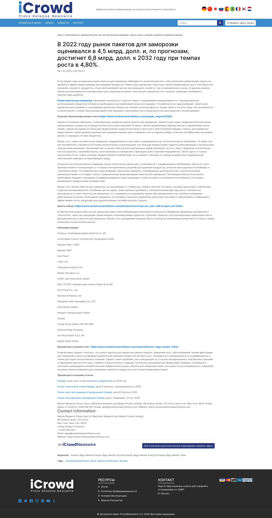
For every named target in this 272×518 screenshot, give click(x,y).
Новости (63, 22)
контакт (78, 22)
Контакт (165, 493)
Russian (124, 460)
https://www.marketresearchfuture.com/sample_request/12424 (136, 116)
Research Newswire (107, 460)
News (93, 460)
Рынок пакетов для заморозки (74, 100)
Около (49, 22)
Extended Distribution (77, 460)
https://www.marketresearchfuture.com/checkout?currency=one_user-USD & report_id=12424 (128, 206)
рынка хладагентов (101, 380)
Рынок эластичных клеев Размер (75, 386)
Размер (61, 380)
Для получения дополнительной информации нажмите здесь (178, 445)
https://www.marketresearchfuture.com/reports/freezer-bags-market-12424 (134, 346)
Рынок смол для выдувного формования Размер (84, 392)
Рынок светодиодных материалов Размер (81, 397)
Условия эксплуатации (114, 495)
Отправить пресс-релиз (240, 22)
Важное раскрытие (112, 500)
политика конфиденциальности (119, 491)
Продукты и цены (29, 22)
